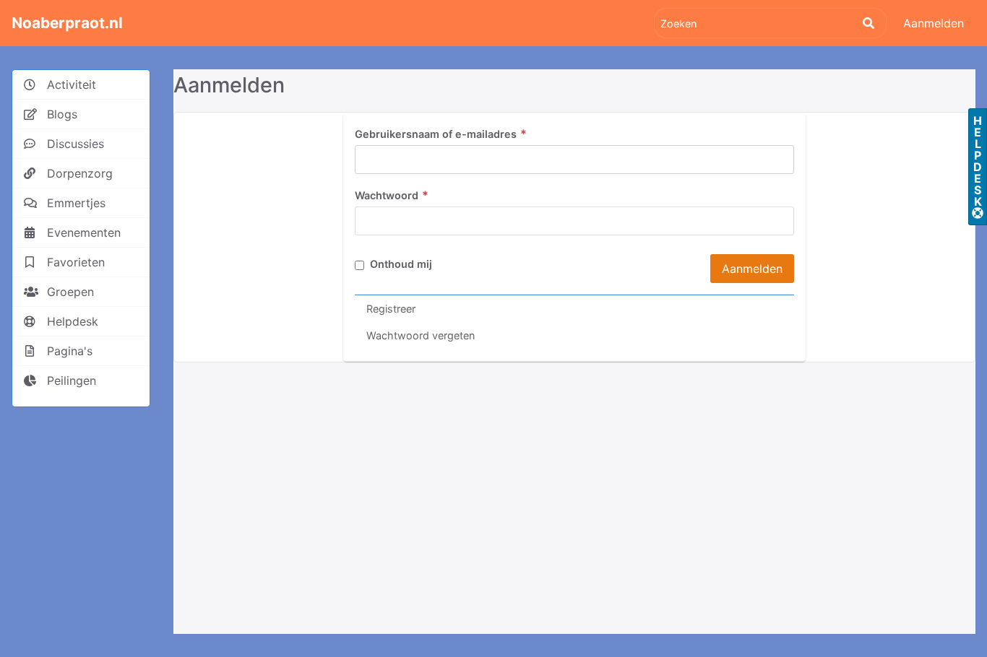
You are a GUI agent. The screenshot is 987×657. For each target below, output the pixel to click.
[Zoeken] (868, 23)
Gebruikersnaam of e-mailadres (441, 134)
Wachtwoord (391, 195)
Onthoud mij (399, 264)
